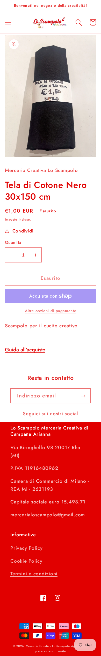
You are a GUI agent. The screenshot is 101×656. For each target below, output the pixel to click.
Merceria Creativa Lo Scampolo (48, 646)
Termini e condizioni (33, 573)
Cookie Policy (26, 560)
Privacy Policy (26, 548)
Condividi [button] (23, 231)
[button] (8, 22)
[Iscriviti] (83, 395)
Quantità (13, 242)
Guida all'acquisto (25, 349)
